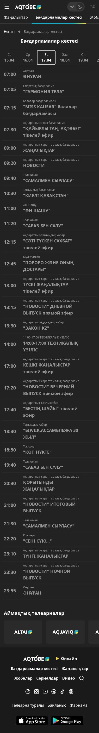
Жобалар (23, 678)
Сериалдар (47, 678)
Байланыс (57, 705)
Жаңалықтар (16, 17)
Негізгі (9, 31)
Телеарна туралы (28, 705)
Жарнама (78, 705)
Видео (68, 678)
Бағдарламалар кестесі (59, 17)
